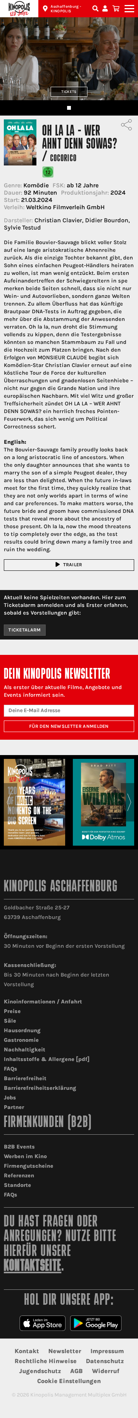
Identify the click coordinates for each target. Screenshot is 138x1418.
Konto (106, 8)
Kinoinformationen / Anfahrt (43, 1001)
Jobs (10, 1097)
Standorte (17, 1185)
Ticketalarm (24, 630)
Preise (12, 1011)
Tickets (68, 91)
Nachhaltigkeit (24, 1049)
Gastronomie (21, 1040)
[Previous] (8, 802)
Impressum (107, 1351)
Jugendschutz (40, 1371)
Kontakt (27, 1351)
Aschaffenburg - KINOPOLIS (66, 8)
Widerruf (105, 1371)
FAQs (10, 1069)
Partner (14, 1107)
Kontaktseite (32, 1266)
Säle (10, 1021)
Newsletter (64, 1351)
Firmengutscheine (28, 1166)
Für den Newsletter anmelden (69, 726)
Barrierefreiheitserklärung (40, 1088)
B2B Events (19, 1147)
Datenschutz (105, 1361)
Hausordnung (22, 1030)
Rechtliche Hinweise (46, 1361)
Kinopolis (19, 8)
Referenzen (19, 1175)
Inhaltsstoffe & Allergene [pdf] (47, 1059)
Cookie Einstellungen (69, 1381)
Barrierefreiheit (25, 1078)
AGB (76, 1371)
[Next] (129, 802)
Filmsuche (96, 8)
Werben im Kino (25, 1156)
